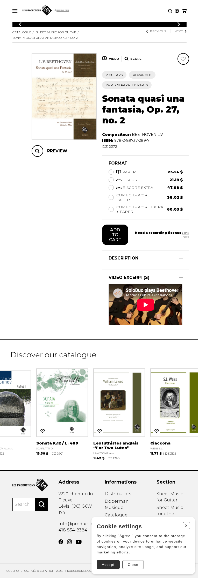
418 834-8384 (73, 530)
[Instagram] (69, 542)
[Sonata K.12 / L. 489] (62, 411)
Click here (185, 235)
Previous (158, 31)
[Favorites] (183, 59)
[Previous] (20, 24)
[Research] (170, 11)
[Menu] (14, 11)
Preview (57, 151)
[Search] (41, 504)
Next (178, 31)
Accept (108, 564)
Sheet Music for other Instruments (170, 513)
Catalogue (21, 32)
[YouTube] (79, 541)
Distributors (118, 493)
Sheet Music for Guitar (56, 32)
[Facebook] (61, 542)
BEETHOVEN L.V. (148, 134)
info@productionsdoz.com (88, 523)
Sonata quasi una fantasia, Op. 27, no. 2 (45, 38)
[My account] (177, 11)
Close (133, 564)
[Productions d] (30, 485)
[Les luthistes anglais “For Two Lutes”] (119, 413)
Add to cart (115, 234)
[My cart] (184, 11)
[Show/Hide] (181, 277)
